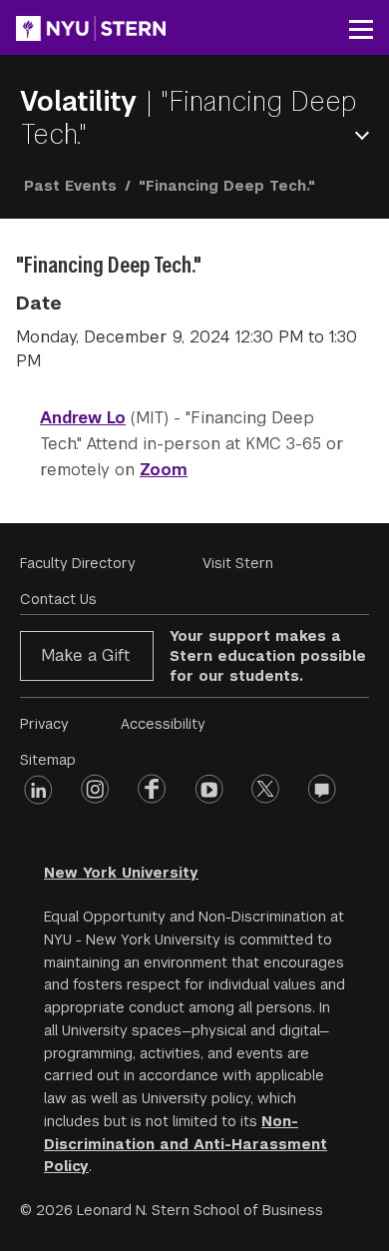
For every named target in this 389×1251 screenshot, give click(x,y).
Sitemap (48, 760)
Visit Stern (237, 563)
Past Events (70, 186)
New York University (121, 873)
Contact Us (58, 599)
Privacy (44, 724)
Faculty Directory (78, 563)
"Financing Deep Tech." (188, 118)
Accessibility (163, 724)
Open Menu (366, 135)
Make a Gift (85, 655)
